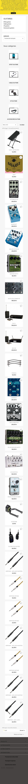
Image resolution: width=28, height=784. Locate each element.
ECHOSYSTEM (14, 472)
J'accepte (13, 13)
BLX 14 (14, 323)
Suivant (22, 730)
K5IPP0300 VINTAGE (14, 596)
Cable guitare (7, 24)
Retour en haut (19, 734)
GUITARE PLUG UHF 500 (14, 546)
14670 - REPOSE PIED (14, 150)
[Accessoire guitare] (13, 111)
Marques (6, 36)
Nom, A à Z (9, 125)
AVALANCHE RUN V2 (14, 249)
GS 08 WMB (14, 521)
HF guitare (6, 26)
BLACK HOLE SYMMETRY (14, 298)
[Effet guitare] (13, 56)
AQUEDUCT (14, 224)
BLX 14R (14, 348)
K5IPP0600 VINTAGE (14, 670)
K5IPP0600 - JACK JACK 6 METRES (14, 645)
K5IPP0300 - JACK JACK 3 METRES (14, 571)
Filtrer (22, 125)
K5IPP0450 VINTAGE (14, 620)
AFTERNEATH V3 (14, 199)
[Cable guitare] (13, 74)
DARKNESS (14, 397)
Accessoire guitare (9, 28)
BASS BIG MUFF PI (14, 274)
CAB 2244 (14, 373)
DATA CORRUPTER (14, 422)
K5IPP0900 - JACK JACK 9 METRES (14, 695)
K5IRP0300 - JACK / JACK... (14, 720)
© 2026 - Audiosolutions (7, 768)
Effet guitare (7, 22)
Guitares (8, 19)
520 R (14, 174)
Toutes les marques (14, 38)
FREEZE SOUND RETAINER (14, 497)
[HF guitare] (13, 93)
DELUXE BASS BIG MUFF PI (14, 447)
